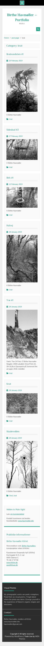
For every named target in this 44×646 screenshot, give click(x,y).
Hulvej (9, 225)
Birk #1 (9, 177)
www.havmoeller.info (26, 521)
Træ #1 (9, 300)
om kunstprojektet (17, 514)
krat (10, 119)
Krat (8, 384)
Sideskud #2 (12, 129)
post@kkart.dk (12, 565)
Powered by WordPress (14, 636)
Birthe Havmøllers (29, 546)
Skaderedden (12, 431)
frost (11, 496)
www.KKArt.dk (12, 563)
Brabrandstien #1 (14, 54)
